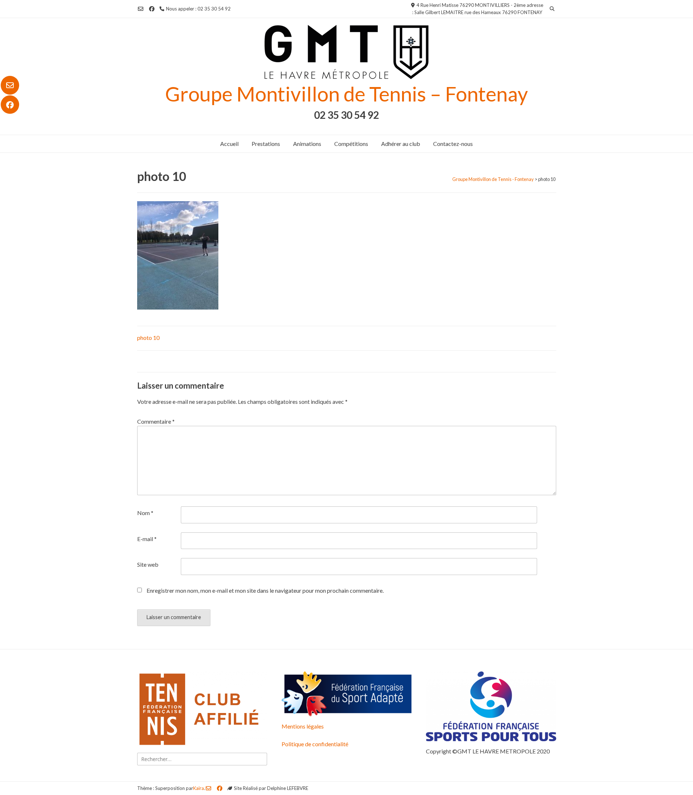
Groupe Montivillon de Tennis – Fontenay (346, 94)
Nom (145, 512)
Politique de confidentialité (315, 743)
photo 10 (148, 337)
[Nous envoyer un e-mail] (10, 85)
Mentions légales (303, 726)
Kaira (198, 788)
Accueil (229, 143)
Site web (147, 564)
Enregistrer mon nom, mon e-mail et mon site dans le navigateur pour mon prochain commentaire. (265, 590)
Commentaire (156, 421)
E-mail (147, 538)
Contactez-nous (453, 143)
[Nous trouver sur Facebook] (10, 104)
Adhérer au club (400, 143)
